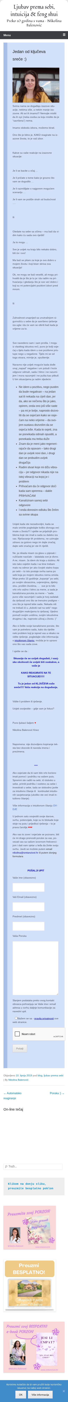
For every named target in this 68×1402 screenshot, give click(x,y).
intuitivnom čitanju (24, 640)
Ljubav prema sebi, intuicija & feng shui (34, 10)
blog (40, 1075)
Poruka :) (57, 1093)
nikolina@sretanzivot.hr (25, 852)
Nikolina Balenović (18, 1079)
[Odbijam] (63, 1391)
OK (20, 1394)
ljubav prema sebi (53, 1075)
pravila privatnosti (44, 1018)
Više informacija (40, 1394)
